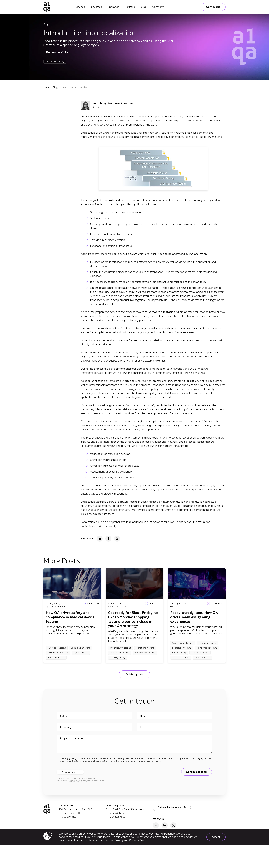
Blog (144, 7)
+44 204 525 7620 (115, 816)
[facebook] (156, 825)
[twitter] (173, 825)
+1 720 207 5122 (67, 816)
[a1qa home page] (46, 7)
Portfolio (130, 7)
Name (64, 715)
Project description (71, 738)
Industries (96, 7)
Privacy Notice (165, 758)
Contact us (213, 7)
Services (80, 7)
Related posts (134, 674)
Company (158, 7)
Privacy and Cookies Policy (130, 840)
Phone (144, 727)
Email (143, 715)
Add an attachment (71, 772)
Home (46, 87)
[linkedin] (164, 825)
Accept (216, 837)
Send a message (196, 771)
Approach (113, 7)
